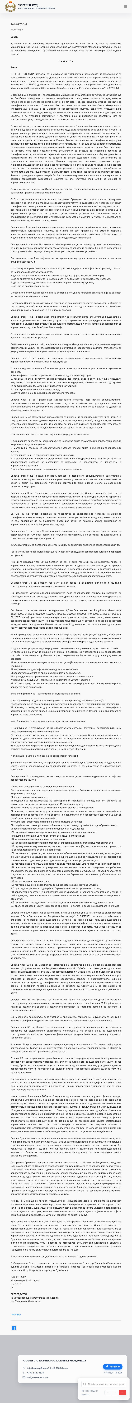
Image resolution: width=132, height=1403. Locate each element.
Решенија (16, 1314)
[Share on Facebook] (14, 1328)
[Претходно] (108, 1392)
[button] (125, 6)
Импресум (108, 1373)
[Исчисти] (122, 1392)
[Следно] (115, 1392)
